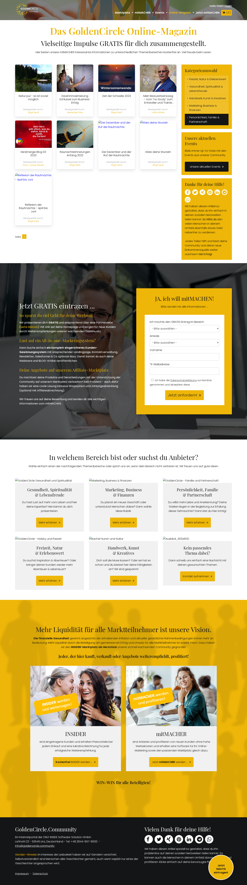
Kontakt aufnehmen (196, 576)
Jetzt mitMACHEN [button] (207, 12)
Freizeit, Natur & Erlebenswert (207, 79)
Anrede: (155, 336)
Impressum (22, 873)
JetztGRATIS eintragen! (221, 869)
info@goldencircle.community (35, 846)
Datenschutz (40, 873)
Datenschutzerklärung (183, 380)
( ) (228, 13)
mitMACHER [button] (143, 12)
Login (228, 6)
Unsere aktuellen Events (205, 167)
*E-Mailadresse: (160, 364)
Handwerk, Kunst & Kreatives (207, 98)
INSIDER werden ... (74, 762)
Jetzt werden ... (170, 762)
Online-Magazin (180, 12)
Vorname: (156, 350)
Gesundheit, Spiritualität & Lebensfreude (206, 89)
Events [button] (159, 12)
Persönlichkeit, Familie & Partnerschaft (204, 119)
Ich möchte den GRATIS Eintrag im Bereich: (177, 322)
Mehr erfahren (48, 522)
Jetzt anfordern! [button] (182, 395)
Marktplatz (122, 12)
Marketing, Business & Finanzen (203, 108)
